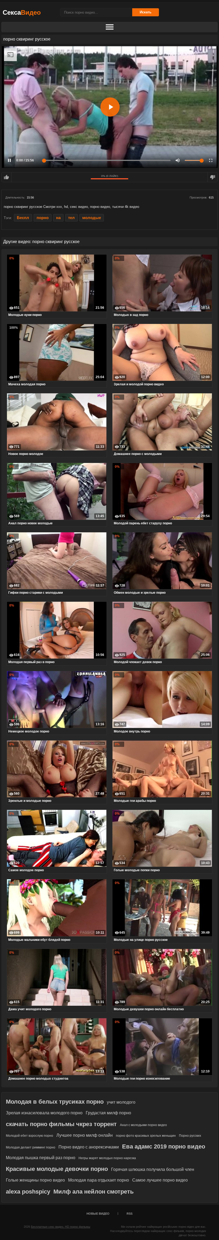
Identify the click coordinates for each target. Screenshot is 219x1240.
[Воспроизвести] (110, 107)
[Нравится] (6, 177)
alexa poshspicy (28, 1191)
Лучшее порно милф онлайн (84, 1135)
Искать (145, 12)
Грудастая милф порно (108, 1113)
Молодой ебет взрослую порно (29, 1136)
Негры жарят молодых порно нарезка (107, 1158)
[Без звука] (177, 160)
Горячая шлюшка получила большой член (152, 1169)
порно (43, 218)
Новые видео (98, 1213)
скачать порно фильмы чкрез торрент (61, 1124)
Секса (22, 12)
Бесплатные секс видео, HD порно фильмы (60, 1226)
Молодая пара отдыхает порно (98, 1180)
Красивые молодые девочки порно (57, 1169)
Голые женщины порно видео (35, 1180)
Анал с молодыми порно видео (143, 1125)
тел (71, 218)
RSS (129, 1213)
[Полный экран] (211, 160)
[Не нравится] (213, 177)
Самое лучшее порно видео (160, 1180)
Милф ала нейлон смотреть (93, 1191)
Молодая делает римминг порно (30, 1147)
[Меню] (109, 27)
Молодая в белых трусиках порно (55, 1101)
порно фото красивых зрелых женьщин (146, 1136)
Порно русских (190, 1136)
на (58, 218)
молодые (91, 218)
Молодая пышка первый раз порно (40, 1157)
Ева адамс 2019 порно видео (163, 1146)
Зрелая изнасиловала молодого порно (44, 1113)
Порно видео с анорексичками (88, 1147)
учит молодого (121, 1102)
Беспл (23, 218)
